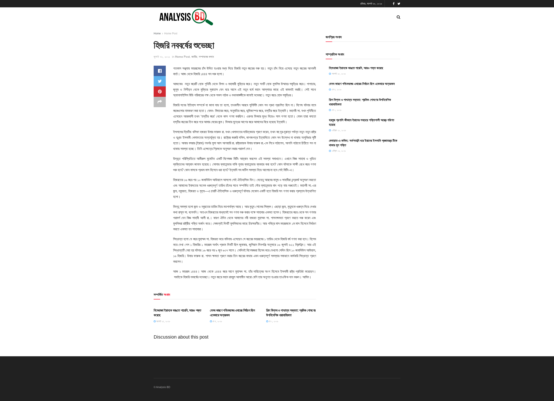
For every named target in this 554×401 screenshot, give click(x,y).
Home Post (170, 33)
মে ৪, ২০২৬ (217, 321)
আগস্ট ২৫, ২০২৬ (163, 321)
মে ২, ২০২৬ (273, 321)
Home (157, 33)
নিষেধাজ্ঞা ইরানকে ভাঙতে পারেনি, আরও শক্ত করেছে (356, 68)
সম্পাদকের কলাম (206, 56)
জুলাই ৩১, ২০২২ (162, 56)
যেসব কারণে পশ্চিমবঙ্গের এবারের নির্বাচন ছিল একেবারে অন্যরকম (362, 84)
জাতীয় (194, 56)
